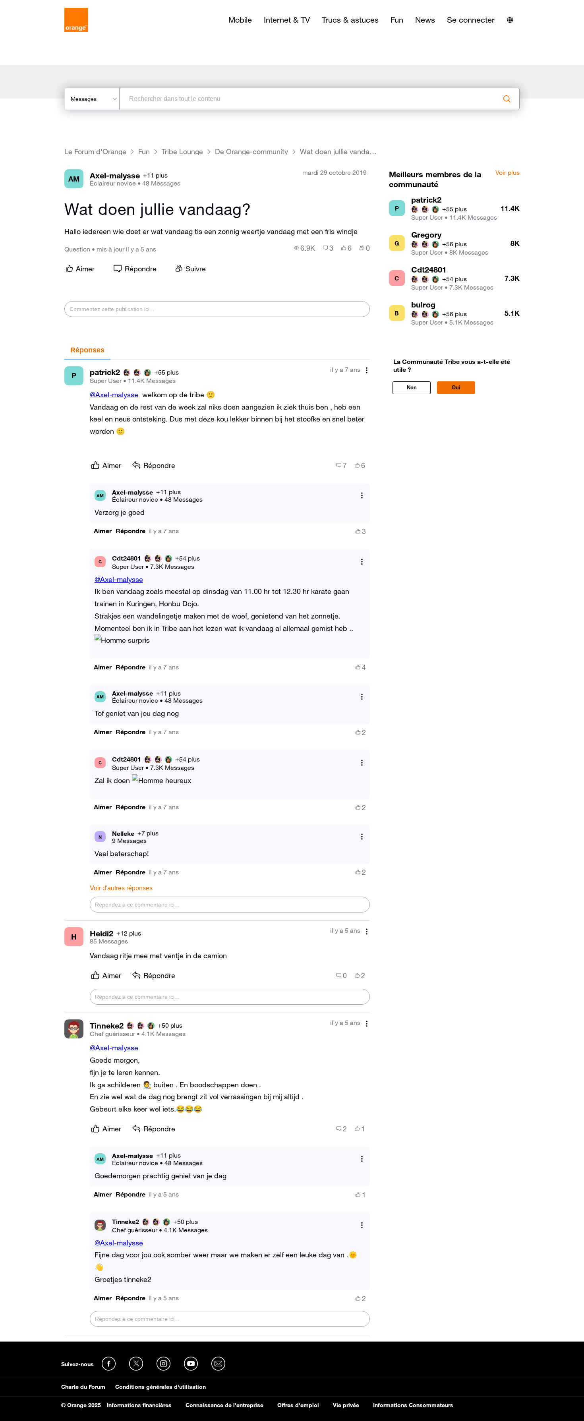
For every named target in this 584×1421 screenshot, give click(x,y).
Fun (397, 20)
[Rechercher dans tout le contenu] (506, 98)
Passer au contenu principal (42, 6)
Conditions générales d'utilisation (160, 1386)
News (425, 20)
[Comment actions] (367, 370)
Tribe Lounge (182, 151)
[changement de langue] (510, 20)
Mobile (240, 20)
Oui (456, 388)
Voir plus (507, 172)
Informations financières (139, 1405)
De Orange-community (251, 151)
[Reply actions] (362, 495)
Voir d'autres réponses (121, 888)
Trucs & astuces (350, 20)
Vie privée (346, 1405)
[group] (304, 248)
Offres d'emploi (298, 1405)
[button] (103, 531)
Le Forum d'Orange (95, 151)
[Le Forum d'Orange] (76, 20)
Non (412, 388)
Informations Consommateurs (413, 1405)
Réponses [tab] (87, 350)
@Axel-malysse (114, 394)
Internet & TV (287, 20)
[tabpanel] (217, 847)
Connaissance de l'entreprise (224, 1405)
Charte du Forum (83, 1386)
